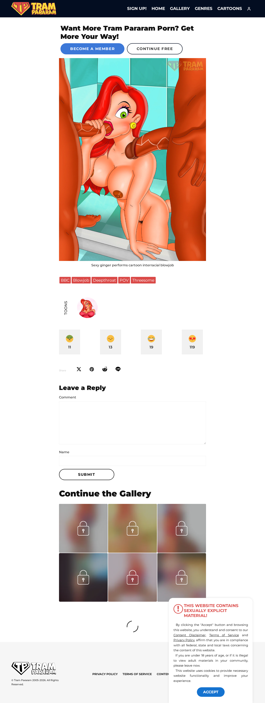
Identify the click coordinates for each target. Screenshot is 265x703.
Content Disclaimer (189, 635)
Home (158, 8)
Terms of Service (137, 674)
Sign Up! (137, 8)
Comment (67, 397)
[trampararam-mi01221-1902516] (83, 600)
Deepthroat (104, 280)
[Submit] (104, 369)
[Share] (118, 369)
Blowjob (81, 280)
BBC (65, 280)
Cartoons (229, 8)
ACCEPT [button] (210, 692)
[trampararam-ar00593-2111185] (181, 551)
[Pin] (92, 369)
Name (64, 452)
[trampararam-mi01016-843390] (181, 583)
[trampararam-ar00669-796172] (132, 551)
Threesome (143, 280)
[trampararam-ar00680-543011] (83, 551)
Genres (203, 8)
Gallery (180, 8)
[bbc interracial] (132, 159)
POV (124, 280)
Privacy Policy (105, 674)
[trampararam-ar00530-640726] (132, 600)
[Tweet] (78, 369)
